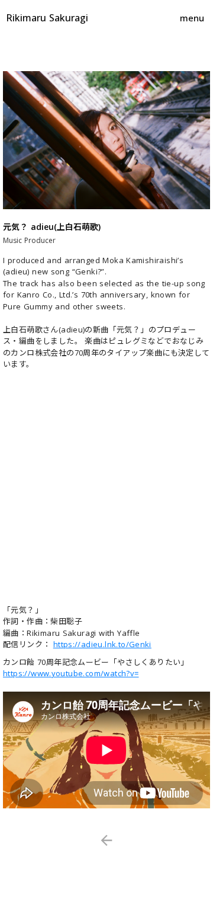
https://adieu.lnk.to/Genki (102, 644)
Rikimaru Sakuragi (47, 17)
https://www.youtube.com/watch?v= (70, 673)
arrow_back (106, 840)
